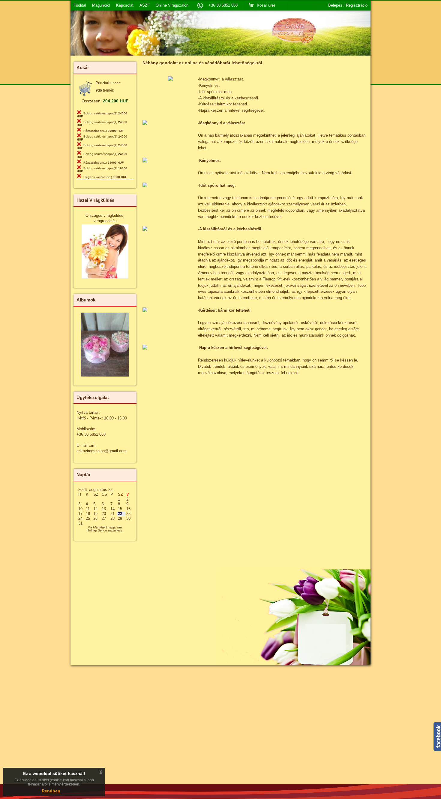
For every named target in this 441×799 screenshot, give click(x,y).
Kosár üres (266, 5)
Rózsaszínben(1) (103, 130)
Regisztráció (357, 5)
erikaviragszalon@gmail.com (101, 451)
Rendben (51, 790)
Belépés (335, 5)
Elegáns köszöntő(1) (105, 177)
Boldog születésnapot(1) (102, 115)
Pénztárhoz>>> (108, 83)
